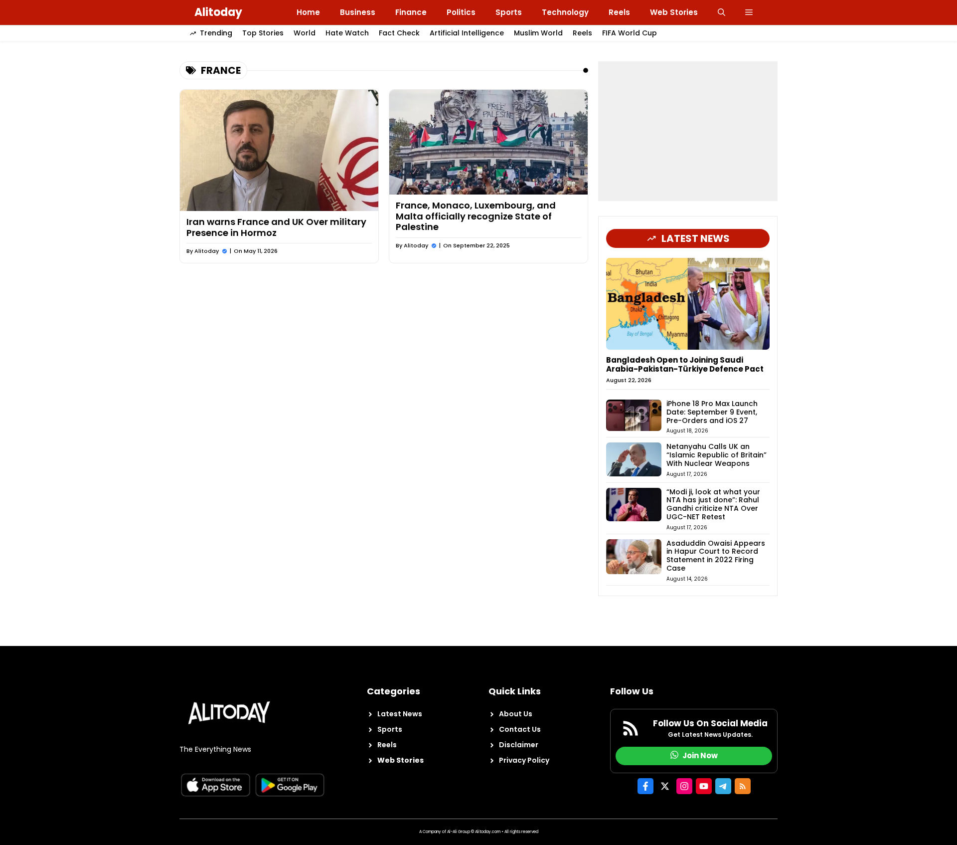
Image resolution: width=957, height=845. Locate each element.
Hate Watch (347, 33)
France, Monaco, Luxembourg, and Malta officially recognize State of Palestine (476, 216)
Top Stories (263, 33)
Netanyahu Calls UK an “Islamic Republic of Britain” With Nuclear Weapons (716, 454)
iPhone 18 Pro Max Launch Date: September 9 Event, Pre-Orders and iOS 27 (712, 412)
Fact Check (399, 33)
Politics (461, 12)
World (305, 33)
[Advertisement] (688, 131)
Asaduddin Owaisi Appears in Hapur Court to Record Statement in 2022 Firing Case (715, 555)
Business (357, 12)
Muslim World (538, 33)
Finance (411, 12)
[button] (721, 12)
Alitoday (218, 12)
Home (308, 12)
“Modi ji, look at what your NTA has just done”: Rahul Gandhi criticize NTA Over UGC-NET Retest (713, 504)
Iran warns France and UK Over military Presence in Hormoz (276, 227)
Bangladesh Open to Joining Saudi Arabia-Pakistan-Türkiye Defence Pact (685, 364)
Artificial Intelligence (467, 33)
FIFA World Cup (629, 33)
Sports (508, 12)
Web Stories (674, 12)
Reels (619, 12)
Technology (565, 12)
